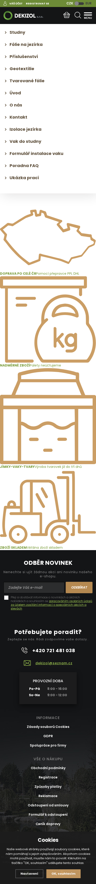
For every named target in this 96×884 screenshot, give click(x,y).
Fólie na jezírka (26, 44)
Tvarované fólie (27, 81)
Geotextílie (22, 69)
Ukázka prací (24, 178)
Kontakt (18, 117)
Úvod (15, 93)
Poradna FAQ (24, 165)
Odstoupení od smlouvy (48, 805)
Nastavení (29, 873)
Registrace (48, 777)
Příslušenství (24, 56)
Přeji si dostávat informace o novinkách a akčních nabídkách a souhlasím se (51, 603)
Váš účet (16, 3)
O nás (16, 105)
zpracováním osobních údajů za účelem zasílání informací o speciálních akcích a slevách (51, 604)
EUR (89, 3)
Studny (17, 32)
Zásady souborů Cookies (48, 726)
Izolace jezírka (25, 129)
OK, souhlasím (63, 873)
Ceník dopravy (48, 824)
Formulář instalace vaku (36, 153)
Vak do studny (25, 141)
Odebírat (79, 587)
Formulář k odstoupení (48, 814)
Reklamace (48, 796)
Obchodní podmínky (48, 768)
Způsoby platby (48, 786)
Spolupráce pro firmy (48, 745)
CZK (69, 3)
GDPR (48, 736)
